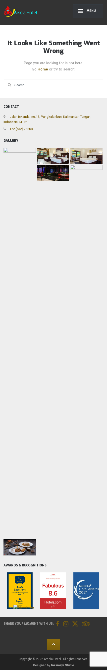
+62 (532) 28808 (21, 129)
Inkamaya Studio (62, 665)
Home (43, 69)
